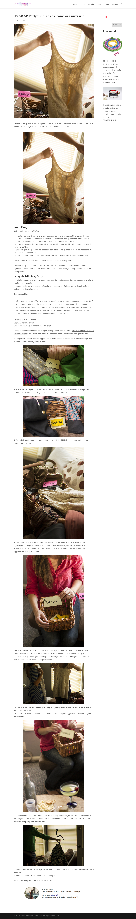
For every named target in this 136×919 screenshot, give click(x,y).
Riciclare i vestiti (19, 20)
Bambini (91, 4)
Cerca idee (117, 25)
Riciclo (106, 4)
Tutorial (82, 4)
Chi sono (114, 4)
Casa (99, 4)
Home (75, 4)
